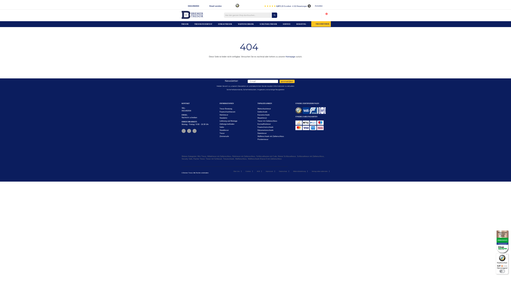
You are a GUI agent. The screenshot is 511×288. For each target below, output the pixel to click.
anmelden (287, 81)
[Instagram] (189, 131)
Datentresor (262, 133)
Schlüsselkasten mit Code (266, 156)
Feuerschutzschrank (265, 127)
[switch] (502, 271)
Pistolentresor (262, 139)
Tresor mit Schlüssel (214, 159)
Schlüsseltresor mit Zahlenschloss (310, 156)
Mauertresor (262, 118)
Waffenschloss (241, 159)
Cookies (248, 171)
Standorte (223, 118)
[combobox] (250, 15)
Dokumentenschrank (265, 130)
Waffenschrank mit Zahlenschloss (270, 136)
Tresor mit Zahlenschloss (267, 121)
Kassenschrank (263, 115)
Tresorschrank (228, 159)
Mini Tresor (201, 156)
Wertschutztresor (264, 109)
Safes (222, 127)
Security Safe (187, 159)
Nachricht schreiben (189, 118)
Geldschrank (262, 112)
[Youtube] (195, 131)
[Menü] (506, 255)
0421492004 (186, 111)
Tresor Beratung (226, 109)
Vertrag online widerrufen (320, 171)
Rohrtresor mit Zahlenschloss (243, 156)
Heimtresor (224, 115)
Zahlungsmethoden (227, 124)
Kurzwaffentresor (264, 124)
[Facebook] (184, 131)
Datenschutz (283, 171)
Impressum (269, 171)
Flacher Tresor (199, 159)
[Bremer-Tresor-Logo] (193, 16)
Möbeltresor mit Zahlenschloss (219, 156)
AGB (258, 171)
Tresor (222, 133)
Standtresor (224, 130)
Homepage (290, 56)
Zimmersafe (224, 136)
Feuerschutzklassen (227, 112)
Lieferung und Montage (228, 121)
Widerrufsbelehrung (299, 171)
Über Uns (236, 171)
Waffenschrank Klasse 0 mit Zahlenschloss (265, 159)
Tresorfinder (322, 24)
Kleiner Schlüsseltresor (287, 156)
